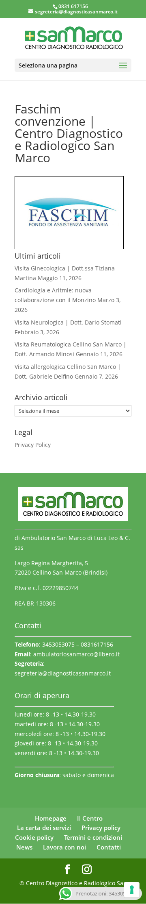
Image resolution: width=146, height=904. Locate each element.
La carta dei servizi (44, 827)
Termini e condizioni (93, 837)
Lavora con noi (64, 847)
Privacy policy (101, 827)
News (24, 847)
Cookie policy (34, 837)
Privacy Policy (33, 445)
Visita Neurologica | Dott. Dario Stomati (68, 322)
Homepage (51, 818)
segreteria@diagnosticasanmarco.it (63, 673)
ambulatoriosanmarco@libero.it (76, 654)
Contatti (109, 847)
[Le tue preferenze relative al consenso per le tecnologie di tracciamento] (132, 889)
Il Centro (90, 818)
